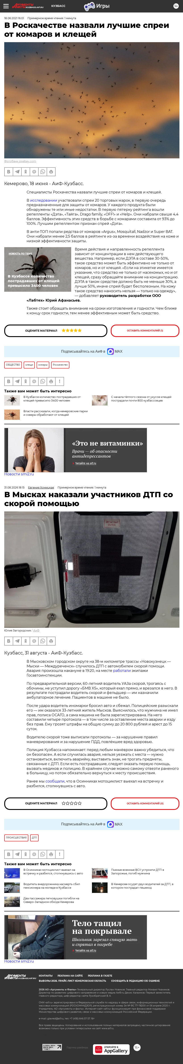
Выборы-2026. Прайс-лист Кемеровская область (72, 980)
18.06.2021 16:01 (14, 18)
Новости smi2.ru (19, 474)
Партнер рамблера (77, 1047)
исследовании (43, 200)
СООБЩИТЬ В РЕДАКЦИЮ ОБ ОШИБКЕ (135, 980)
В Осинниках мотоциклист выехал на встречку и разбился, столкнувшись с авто (53, 871)
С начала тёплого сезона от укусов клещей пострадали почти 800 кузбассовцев (141, 398)
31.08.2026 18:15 (14, 487)
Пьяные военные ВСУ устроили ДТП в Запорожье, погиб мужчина (137, 871)
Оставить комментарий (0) (145, 803)
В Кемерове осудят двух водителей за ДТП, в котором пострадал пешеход (142, 885)
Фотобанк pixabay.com (20, 161)
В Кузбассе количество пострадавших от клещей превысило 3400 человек (52, 398)
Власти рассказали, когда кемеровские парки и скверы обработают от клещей (55, 413)
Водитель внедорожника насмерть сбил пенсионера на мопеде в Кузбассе (51, 885)
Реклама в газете (100, 975)
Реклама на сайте (70, 975)
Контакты (45, 975)
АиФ (36, 630)
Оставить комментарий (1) (145, 330)
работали (122, 671)
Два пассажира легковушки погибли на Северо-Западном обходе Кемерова (51, 900)
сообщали (55, 781)
